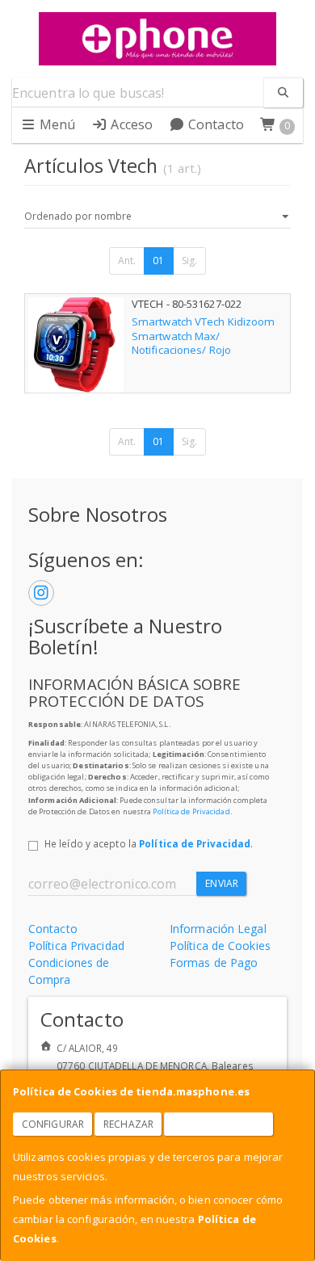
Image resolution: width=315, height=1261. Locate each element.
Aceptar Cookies (219, 1124)
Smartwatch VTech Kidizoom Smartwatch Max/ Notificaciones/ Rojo (203, 335)
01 (158, 260)
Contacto (214, 124)
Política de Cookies (220, 945)
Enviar (221, 883)
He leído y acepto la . (148, 843)
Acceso (130, 124)
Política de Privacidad (191, 811)
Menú (56, 124)
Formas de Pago (214, 962)
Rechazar (128, 1124)
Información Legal (218, 928)
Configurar (53, 1124)
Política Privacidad (76, 945)
